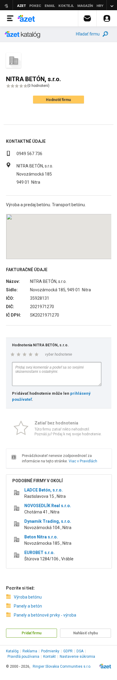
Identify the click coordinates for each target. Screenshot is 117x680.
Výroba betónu (28, 597)
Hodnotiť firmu (58, 100)
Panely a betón (28, 606)
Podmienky (50, 651)
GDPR (68, 651)
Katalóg (12, 651)
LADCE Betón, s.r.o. (43, 490)
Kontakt (49, 656)
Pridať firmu (31, 633)
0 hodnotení (38, 86)
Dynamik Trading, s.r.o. (47, 521)
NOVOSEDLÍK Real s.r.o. (47, 505)
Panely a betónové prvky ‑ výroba (45, 615)
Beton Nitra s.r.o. (41, 537)
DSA (79, 651)
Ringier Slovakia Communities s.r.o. (62, 666)
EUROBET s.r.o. (39, 552)
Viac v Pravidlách (83, 461)
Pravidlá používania (23, 656)
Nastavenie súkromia (77, 656)
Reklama (29, 651)
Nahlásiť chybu (85, 633)
